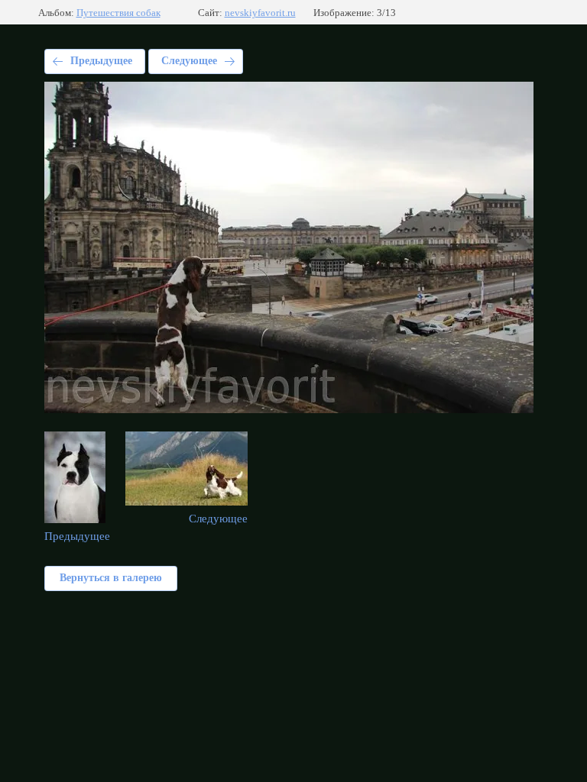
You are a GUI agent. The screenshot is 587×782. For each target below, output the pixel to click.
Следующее (189, 60)
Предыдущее (101, 60)
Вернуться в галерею (111, 577)
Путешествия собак (118, 12)
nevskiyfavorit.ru (260, 12)
